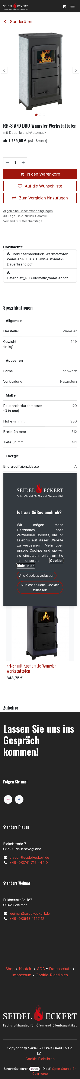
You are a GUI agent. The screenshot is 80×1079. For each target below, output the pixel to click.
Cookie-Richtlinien (52, 975)
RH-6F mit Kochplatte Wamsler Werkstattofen (31, 668)
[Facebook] (19, 799)
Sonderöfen (20, 21)
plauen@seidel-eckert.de (29, 857)
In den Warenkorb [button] (43, 174)
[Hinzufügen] (23, 162)
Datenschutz (60, 968)
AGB (41, 968)
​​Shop (10, 968)
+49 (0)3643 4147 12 (26, 918)
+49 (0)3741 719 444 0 (28, 862)
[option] (40, 638)
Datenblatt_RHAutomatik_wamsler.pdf (37, 278)
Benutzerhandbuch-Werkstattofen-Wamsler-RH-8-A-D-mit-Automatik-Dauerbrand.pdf (38, 259)
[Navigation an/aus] (72, 6)
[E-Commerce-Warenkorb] (64, 6)
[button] (4, 70)
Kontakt (26, 968)
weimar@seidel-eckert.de (29, 913)
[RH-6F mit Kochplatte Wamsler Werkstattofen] (40, 627)
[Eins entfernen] (7, 162)
